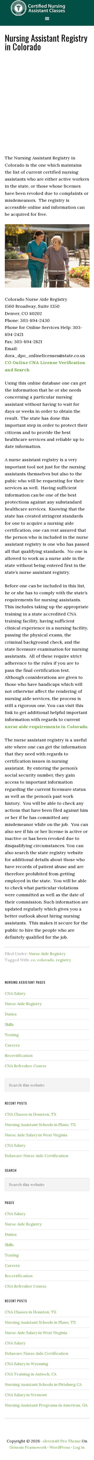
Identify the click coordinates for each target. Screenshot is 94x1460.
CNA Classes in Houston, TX (30, 1114)
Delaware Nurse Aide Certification (36, 1155)
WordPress (59, 1447)
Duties (11, 1014)
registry (63, 959)
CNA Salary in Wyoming (26, 1363)
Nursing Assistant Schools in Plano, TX (40, 1124)
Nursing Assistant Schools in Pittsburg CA (43, 1384)
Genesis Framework (28, 1447)
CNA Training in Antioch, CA (30, 1374)
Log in (79, 1447)
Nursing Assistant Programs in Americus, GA (46, 1405)
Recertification (19, 1055)
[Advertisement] (47, 103)
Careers (12, 1045)
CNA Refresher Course (26, 1065)
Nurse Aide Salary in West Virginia (36, 1135)
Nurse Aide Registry (47, 953)
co (33, 959)
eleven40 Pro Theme (62, 1441)
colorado (45, 959)
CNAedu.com (47, 8)
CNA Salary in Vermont (26, 1394)
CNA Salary (15, 993)
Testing (12, 1034)
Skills (9, 1024)
